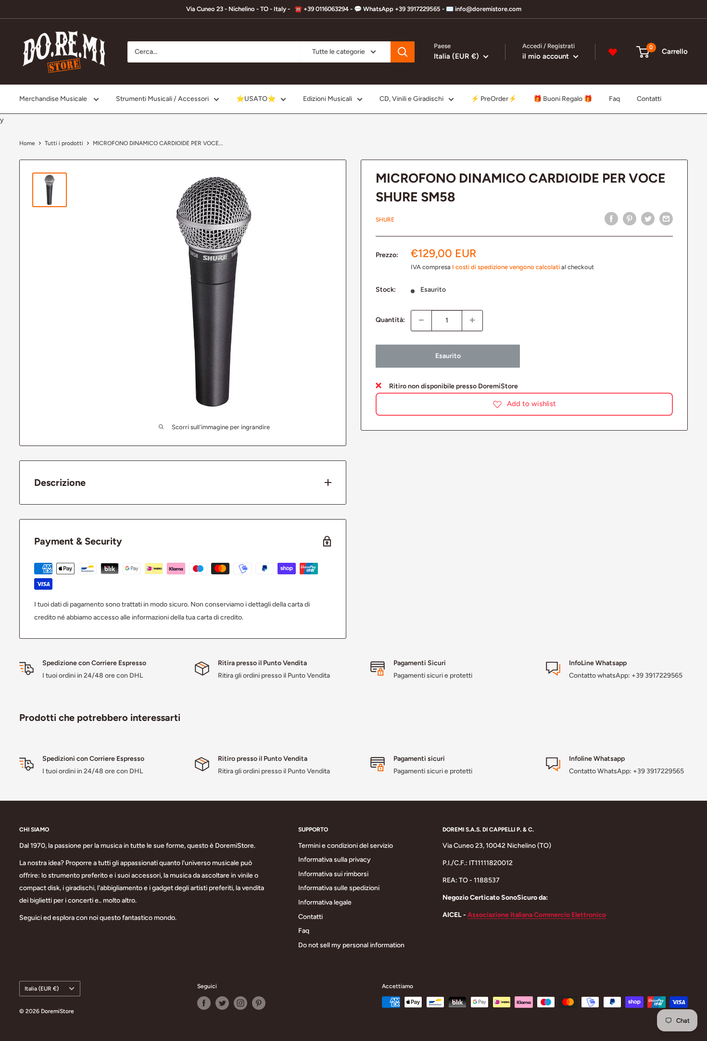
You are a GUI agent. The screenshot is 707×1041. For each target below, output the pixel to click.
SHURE (385, 219)
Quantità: (390, 320)
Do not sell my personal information (351, 945)
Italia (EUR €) (42, 988)
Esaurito (448, 355)
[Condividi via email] (666, 218)
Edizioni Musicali (327, 99)
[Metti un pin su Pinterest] (629, 218)
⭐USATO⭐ (256, 99)
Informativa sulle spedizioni (338, 888)
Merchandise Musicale (53, 99)
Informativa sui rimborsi (333, 874)
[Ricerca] (403, 51)
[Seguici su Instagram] (240, 1003)
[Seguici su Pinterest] (258, 1003)
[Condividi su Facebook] (611, 218)
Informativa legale (325, 902)
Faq (614, 99)
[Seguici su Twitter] (222, 1003)
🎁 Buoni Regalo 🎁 (562, 99)
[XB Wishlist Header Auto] (612, 52)
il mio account (546, 56)
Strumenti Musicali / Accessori (162, 99)
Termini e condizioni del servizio (345, 846)
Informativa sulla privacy (334, 859)
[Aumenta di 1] (472, 320)
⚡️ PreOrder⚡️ (494, 99)
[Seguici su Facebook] (204, 1003)
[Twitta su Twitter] (648, 218)
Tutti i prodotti (64, 143)
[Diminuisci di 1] (421, 320)
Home (27, 143)
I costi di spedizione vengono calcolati (506, 267)
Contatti (649, 99)
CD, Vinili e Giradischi (411, 99)
